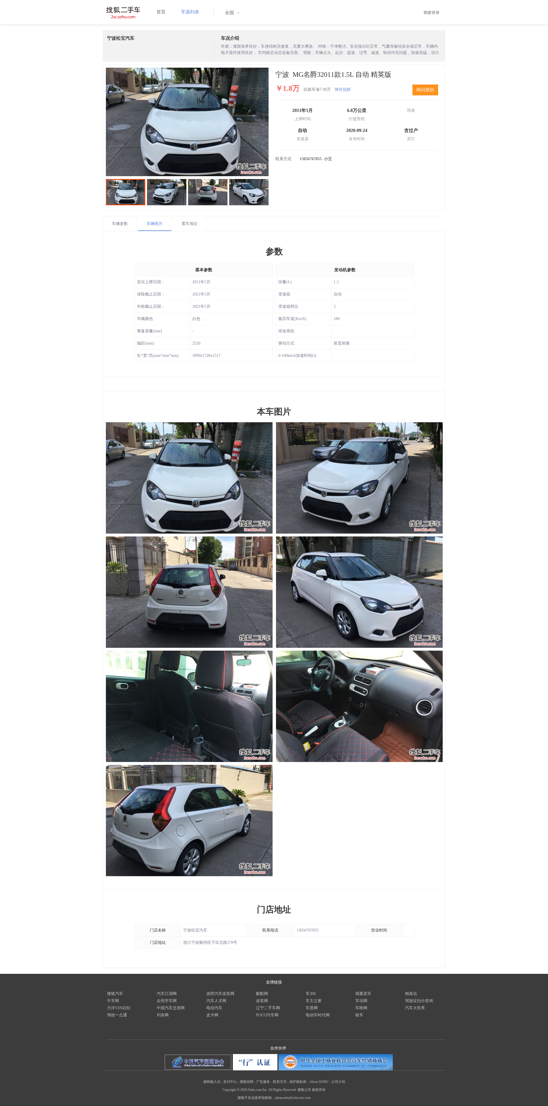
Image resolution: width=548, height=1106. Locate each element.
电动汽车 (214, 1008)
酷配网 (262, 994)
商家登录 (432, 13)
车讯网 (361, 1001)
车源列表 (190, 11)
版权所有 (319, 1090)
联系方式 (280, 1082)
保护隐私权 (298, 1082)
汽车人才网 (216, 1001)
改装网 (262, 1001)
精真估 (411, 994)
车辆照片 (155, 224)
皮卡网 (212, 1015)
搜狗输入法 (211, 1082)
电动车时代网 (318, 1015)
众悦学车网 (167, 1001)
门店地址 (274, 909)
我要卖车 (363, 994)
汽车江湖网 (167, 994)
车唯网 (361, 1008)
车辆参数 (120, 224)
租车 (359, 1015)
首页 (161, 11)
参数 (274, 251)
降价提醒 (343, 89)
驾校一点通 (117, 1015)
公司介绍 (338, 1082)
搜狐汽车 (115, 994)
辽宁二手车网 (268, 1008)
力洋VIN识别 (118, 1008)
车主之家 (314, 1001)
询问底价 (425, 89)
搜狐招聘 (246, 1082)
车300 (311, 994)
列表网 (163, 1015)
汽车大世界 (415, 1008)
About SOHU (319, 1082)
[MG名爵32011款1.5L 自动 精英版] (187, 122)
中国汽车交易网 (171, 1008)
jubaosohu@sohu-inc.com (293, 1098)
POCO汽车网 (267, 1015)
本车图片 (274, 411)
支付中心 (230, 1082)
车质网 (312, 1008)
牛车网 (113, 1001)
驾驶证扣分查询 (419, 1001)
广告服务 (263, 1082)
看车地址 (190, 224)
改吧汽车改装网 (220, 994)
